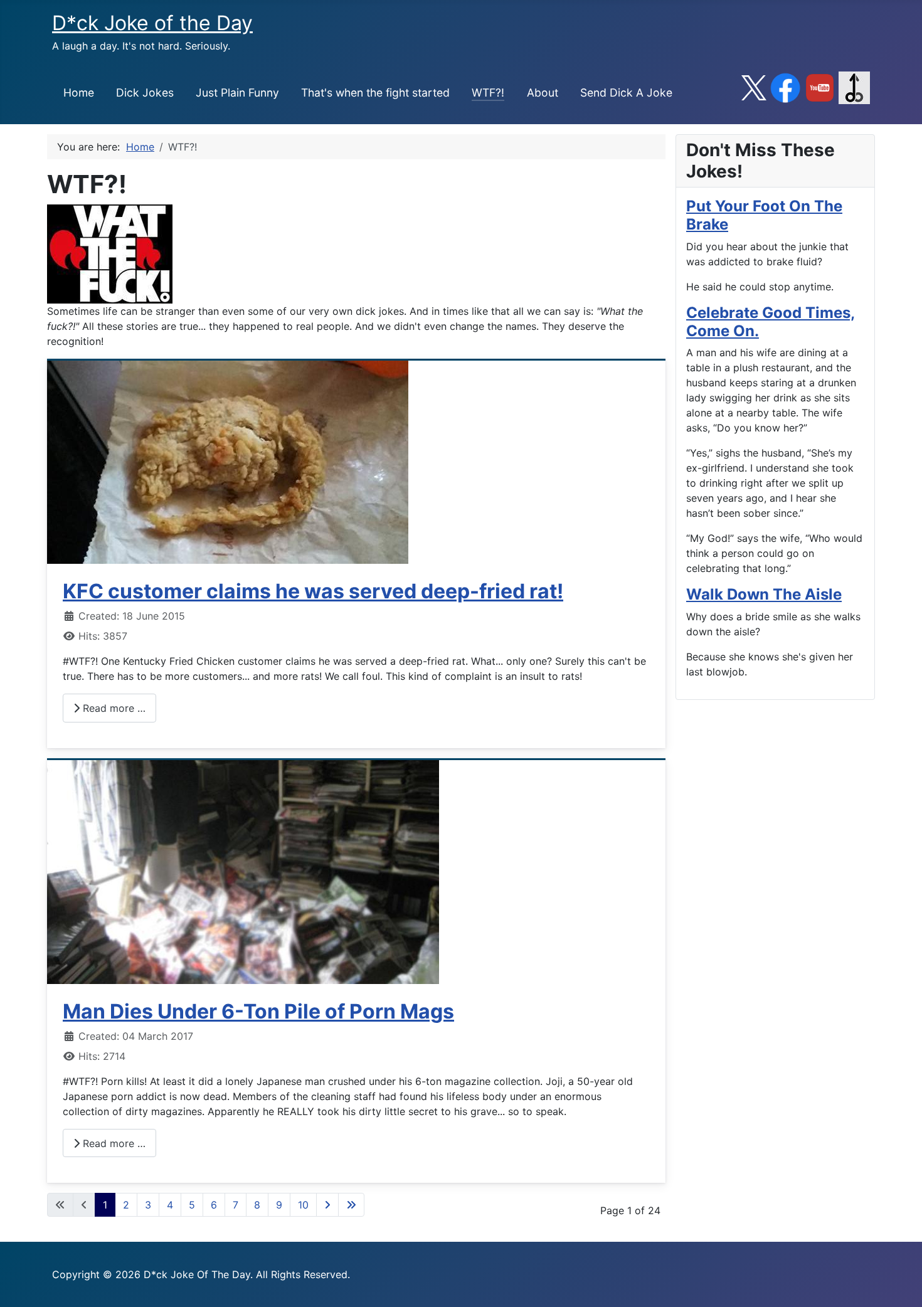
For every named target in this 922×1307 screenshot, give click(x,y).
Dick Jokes (145, 92)
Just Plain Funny (237, 92)
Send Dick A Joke (626, 92)
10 (303, 1205)
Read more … (113, 708)
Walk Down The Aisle (764, 594)
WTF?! (488, 92)
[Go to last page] (351, 1205)
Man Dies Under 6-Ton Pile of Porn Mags (258, 1011)
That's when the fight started (375, 92)
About (542, 92)
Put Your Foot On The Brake (764, 215)
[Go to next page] (327, 1205)
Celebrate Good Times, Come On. (770, 322)
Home (78, 92)
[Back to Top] (900, 1284)
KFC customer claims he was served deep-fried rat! (313, 591)
